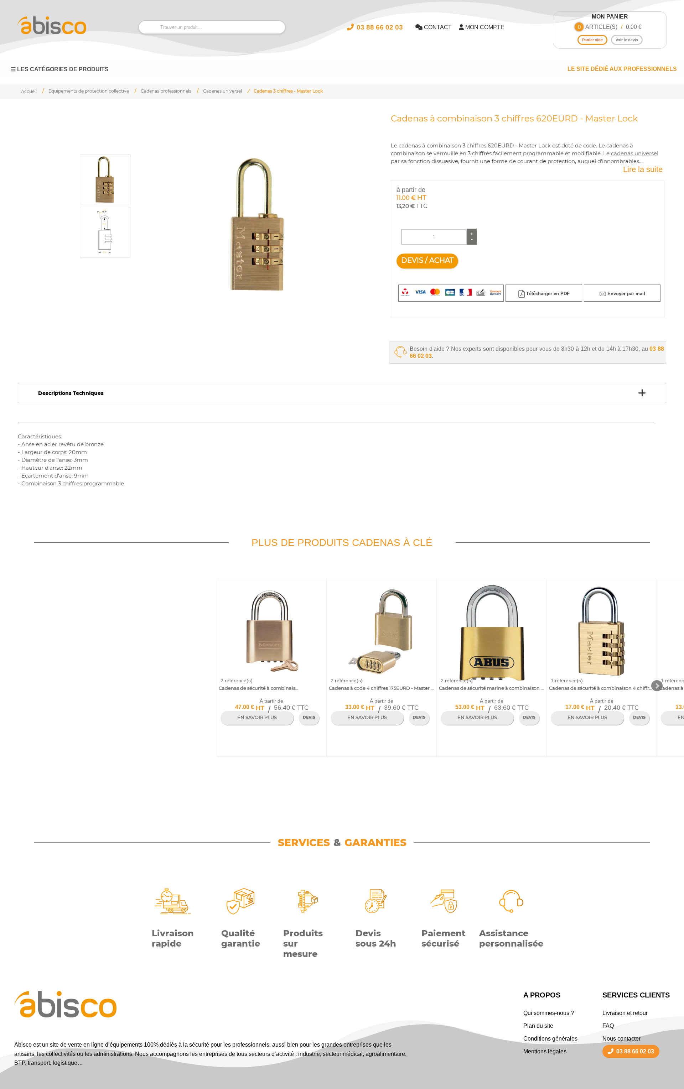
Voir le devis (627, 40)
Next (657, 686)
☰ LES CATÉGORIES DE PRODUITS (60, 69)
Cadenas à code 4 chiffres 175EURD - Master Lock (381, 688)
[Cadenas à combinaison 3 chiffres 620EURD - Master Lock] (258, 225)
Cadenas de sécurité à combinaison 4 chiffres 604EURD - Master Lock (601, 688)
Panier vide (592, 40)
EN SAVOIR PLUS (257, 717)
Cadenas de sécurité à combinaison (259, 688)
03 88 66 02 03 (635, 1051)
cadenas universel (634, 153)
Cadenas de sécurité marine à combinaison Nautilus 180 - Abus (491, 688)
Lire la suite (643, 169)
